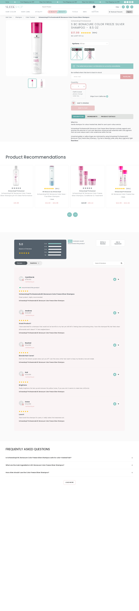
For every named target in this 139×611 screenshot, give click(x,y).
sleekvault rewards (116, 12)
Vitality (38, 12)
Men (85, 12)
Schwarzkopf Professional (81, 21)
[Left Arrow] (69, 214)
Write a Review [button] (103, 243)
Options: (78, 43)
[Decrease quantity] (72, 86)
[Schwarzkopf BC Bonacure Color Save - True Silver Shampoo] (52, 176)
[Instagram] (130, 2)
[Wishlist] (127, 6)
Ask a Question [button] (117, 243)
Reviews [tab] (19, 263)
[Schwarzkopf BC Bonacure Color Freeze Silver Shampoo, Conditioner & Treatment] (87, 176)
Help (117, 7)
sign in (129, 12)
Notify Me (126, 77)
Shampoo (19, 17)
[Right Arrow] (75, 214)
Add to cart (82, 108)
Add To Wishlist (83, 103)
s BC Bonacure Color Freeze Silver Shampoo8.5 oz (98, 25)
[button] (114, 279)
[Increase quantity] (84, 86)
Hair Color (11, 12)
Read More (74, 141)
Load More (70, 482)
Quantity (74, 82)
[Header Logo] (14, 7)
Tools (75, 12)
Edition (95, 12)
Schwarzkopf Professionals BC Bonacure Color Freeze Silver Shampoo (41, 301)
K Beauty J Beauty (57, 12)
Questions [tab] (33, 263)
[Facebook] (125, 2)
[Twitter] (127, 2)
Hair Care (25, 12)
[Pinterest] (132, 2)
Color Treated (30, 17)
